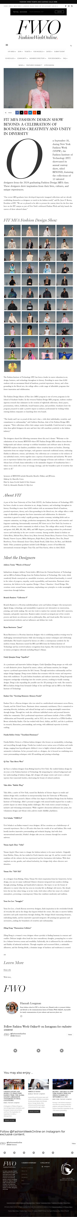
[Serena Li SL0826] (38, 1084)
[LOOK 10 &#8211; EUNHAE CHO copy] (12, 243)
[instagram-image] (15, 1050)
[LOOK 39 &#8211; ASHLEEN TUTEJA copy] (64, 292)
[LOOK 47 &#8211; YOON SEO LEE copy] (47, 304)
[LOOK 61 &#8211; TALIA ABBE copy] (12, 354)
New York (17, 6)
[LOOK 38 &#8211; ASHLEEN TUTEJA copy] (47, 292)
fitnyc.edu (7, 970)
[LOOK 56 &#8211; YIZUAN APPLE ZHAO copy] (64, 329)
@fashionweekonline (18, 1034)
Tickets (27, 51)
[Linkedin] (30, 112)
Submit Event (59, 51)
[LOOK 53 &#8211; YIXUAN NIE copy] (12, 329)
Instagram (47, 1166)
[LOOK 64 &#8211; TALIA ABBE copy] (64, 354)
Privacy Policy (68, 1207)
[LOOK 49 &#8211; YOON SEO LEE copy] (12, 317)
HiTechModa (49, 65)
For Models (38, 51)
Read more (9, 1120)
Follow (70, 1034)
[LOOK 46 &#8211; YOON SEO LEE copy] (30, 304)
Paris (36, 6)
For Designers (54, 58)
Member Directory (37, 58)
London (26, 6)
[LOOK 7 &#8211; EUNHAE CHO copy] (30, 230)
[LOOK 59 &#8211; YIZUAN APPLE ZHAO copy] (47, 341)
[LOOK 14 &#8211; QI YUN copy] (12, 255)
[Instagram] (68, 6)
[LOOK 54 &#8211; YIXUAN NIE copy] (30, 329)
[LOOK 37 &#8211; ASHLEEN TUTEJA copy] (30, 292)
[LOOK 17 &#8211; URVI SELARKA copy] (64, 255)
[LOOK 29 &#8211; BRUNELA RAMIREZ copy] (30, 267)
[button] (7, 45)
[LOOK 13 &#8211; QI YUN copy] (64, 243)
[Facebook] (65, 6)
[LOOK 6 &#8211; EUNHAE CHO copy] (12, 230)
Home (6, 6)
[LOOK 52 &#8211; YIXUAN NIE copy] (64, 317)
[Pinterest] (26, 112)
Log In (54, 6)
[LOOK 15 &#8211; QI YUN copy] (30, 255)
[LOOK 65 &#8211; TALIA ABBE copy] (12, 366)
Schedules (9, 58)
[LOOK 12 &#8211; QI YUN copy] (47, 243)
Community (21, 58)
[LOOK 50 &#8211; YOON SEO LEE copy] (30, 317)
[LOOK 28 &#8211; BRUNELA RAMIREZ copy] (12, 267)
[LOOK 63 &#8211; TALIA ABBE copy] (47, 354)
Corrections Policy (46, 1203)
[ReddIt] (34, 112)
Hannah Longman (30, 1003)
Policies (38, 1203)
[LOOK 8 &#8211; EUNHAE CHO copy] (47, 230)
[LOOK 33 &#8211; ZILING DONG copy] (30, 280)
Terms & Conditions (57, 1207)
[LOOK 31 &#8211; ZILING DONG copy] (64, 267)
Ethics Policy (67, 1203)
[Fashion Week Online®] (38, 31)
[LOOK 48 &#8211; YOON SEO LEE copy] (64, 304)
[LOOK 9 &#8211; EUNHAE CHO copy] (64, 230)
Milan (32, 6)
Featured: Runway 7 (34, 65)
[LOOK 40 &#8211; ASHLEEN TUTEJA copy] (12, 304)
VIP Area (11, 51)
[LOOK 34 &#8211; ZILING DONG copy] (47, 280)
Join (10, 6)
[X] (71, 6)
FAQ (64, 58)
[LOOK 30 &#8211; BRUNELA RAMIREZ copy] (47, 267)
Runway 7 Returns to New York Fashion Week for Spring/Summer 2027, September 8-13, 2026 (63, 1094)
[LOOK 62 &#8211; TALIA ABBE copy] (30, 354)
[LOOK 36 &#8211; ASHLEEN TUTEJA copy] (12, 292)
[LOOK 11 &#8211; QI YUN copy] (30, 243)
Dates (48, 51)
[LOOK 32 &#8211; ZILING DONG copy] (12, 280)
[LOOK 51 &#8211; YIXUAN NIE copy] (47, 317)
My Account (46, 6)
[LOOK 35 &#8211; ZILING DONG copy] (64, 280)
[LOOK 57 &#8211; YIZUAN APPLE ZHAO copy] (12, 341)
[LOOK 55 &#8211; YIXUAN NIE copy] (47, 329)
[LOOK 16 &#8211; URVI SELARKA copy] (47, 255)
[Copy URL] (39, 112)
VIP (40, 6)
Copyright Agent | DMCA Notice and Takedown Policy (21, 1203)
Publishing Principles (57, 1203)
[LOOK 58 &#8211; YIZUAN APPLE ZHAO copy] (30, 341)
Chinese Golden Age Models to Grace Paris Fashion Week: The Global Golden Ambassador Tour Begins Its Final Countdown (14, 1096)
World (30, 1093)
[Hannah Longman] (12, 1010)
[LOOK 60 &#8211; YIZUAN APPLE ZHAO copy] (64, 341)
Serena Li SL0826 (34, 1091)
